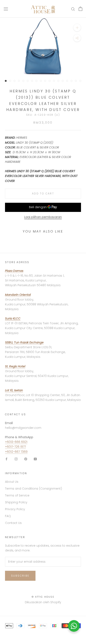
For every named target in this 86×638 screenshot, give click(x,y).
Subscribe (20, 575)
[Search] (73, 9)
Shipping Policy (16, 502)
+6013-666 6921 (16, 442)
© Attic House (43, 596)
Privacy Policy (15, 509)
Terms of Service (17, 495)
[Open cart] (80, 9)
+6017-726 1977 (15, 447)
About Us (11, 482)
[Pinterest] (25, 458)
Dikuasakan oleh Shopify (43, 602)
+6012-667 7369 (16, 452)
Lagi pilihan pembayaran (43, 217)
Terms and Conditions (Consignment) (33, 488)
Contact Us (13, 523)
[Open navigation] (6, 8)
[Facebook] (6, 458)
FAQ (8, 516)
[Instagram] (16, 458)
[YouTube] (35, 458)
